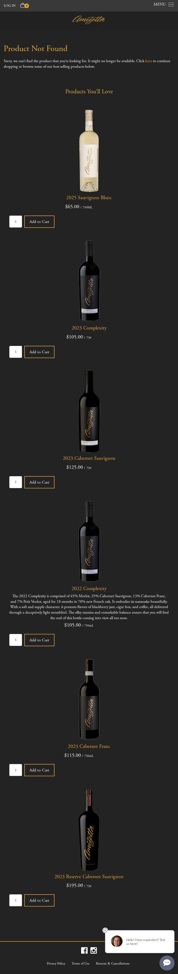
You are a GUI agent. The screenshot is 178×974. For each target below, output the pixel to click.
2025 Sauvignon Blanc (89, 198)
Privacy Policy (56, 964)
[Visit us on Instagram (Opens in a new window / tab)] (93, 950)
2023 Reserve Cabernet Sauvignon (89, 877)
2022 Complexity (89, 588)
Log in (10, 5)
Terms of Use (80, 964)
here (148, 61)
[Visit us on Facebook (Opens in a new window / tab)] (84, 950)
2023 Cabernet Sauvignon (89, 458)
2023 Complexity (89, 328)
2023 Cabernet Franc (89, 746)
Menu (160, 4)
